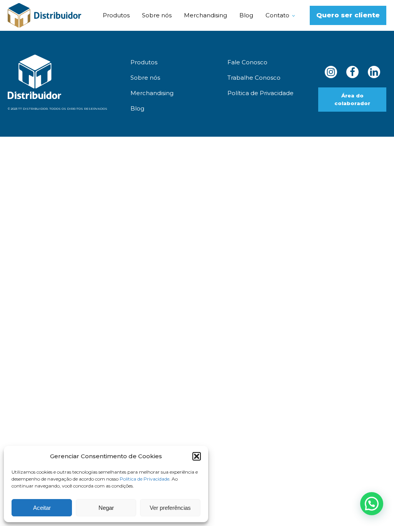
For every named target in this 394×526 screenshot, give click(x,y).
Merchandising (205, 15)
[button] (196, 456)
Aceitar (42, 507)
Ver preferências (170, 507)
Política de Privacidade (144, 479)
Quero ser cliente (348, 15)
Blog (246, 15)
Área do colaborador (352, 99)
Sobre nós (157, 15)
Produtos (116, 15)
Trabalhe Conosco (253, 77)
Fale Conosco (247, 62)
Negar (106, 507)
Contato (277, 15)
